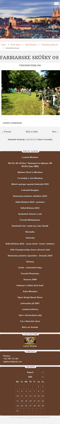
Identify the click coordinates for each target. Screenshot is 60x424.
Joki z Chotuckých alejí (30, 315)
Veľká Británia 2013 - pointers (30, 202)
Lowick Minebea (30, 157)
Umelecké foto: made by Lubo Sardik (30, 226)
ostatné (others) (30, 309)
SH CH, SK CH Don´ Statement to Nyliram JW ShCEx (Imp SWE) (30, 164)
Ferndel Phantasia (30, 273)
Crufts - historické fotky (30, 267)
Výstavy (30, 261)
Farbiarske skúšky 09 (49, 45)
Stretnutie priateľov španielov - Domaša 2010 (30, 256)
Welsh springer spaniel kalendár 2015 (30, 184)
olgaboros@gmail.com (12, 361)
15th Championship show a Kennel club (30, 250)
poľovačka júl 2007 (30, 303)
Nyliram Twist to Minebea (30, 172)
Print (30, 418)
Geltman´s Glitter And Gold (30, 285)
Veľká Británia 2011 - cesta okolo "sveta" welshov (30, 244)
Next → (55, 132)
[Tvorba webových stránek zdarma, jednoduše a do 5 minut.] (26, 418)
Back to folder (32, 132)
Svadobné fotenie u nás (30, 214)
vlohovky (30, 238)
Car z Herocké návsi (30, 321)
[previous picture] (4, 94)
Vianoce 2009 (30, 279)
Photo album (16, 45)
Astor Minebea (31, 45)
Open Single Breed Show (30, 297)
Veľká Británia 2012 (30, 208)
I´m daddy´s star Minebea (30, 178)
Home (3, 45)
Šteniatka (30, 232)
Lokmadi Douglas (30, 190)
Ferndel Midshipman (30, 220)
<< (17, 372)
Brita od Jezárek (30, 327)
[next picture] (55, 94)
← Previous (6, 132)
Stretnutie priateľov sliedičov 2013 (30, 196)
